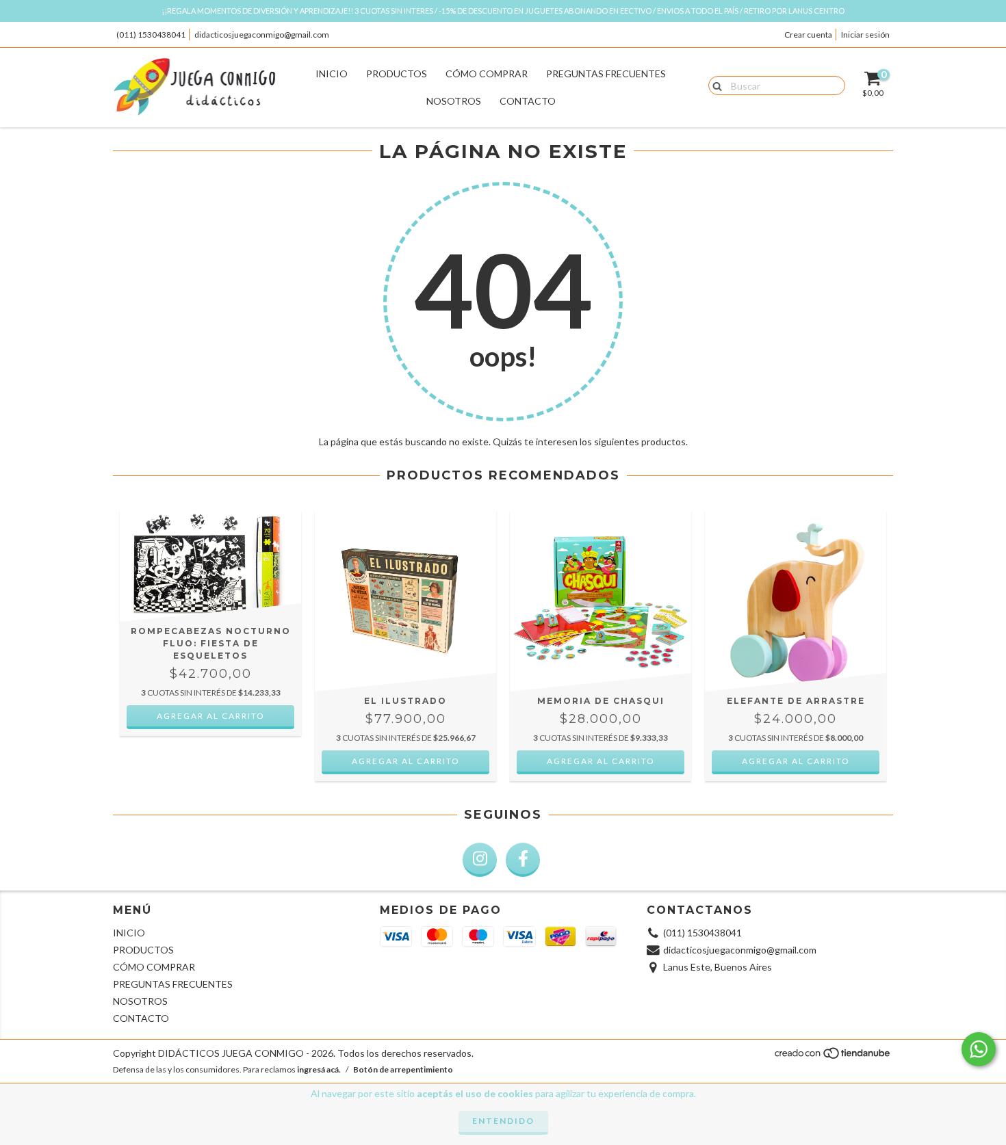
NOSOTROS (453, 101)
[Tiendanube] (833, 1057)
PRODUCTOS (396, 73)
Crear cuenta (808, 34)
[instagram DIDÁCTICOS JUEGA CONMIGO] (480, 860)
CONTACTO (528, 101)
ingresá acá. (319, 1069)
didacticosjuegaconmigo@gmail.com (261, 34)
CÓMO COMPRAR (487, 73)
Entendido (503, 1121)
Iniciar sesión (865, 34)
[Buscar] (714, 84)
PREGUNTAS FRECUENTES (606, 73)
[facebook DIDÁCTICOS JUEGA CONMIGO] (523, 860)
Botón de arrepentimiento (403, 1069)
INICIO (331, 73)
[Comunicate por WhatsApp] (979, 1049)
